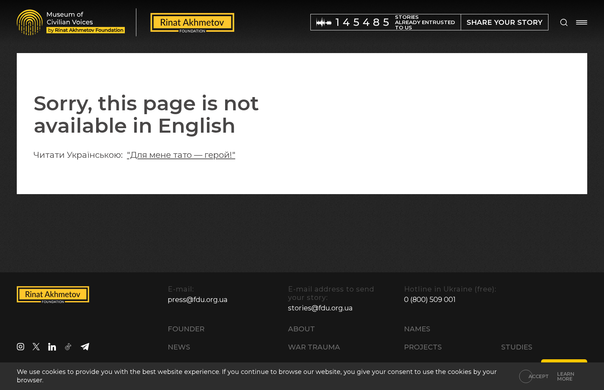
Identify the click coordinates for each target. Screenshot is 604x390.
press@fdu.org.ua (198, 299)
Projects (423, 347)
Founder (186, 329)
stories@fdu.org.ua (320, 308)
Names (417, 329)
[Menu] (581, 22)
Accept (538, 376)
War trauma (314, 347)
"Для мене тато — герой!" (181, 155)
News (179, 347)
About (301, 329)
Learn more (565, 376)
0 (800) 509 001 (429, 299)
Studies (516, 347)
